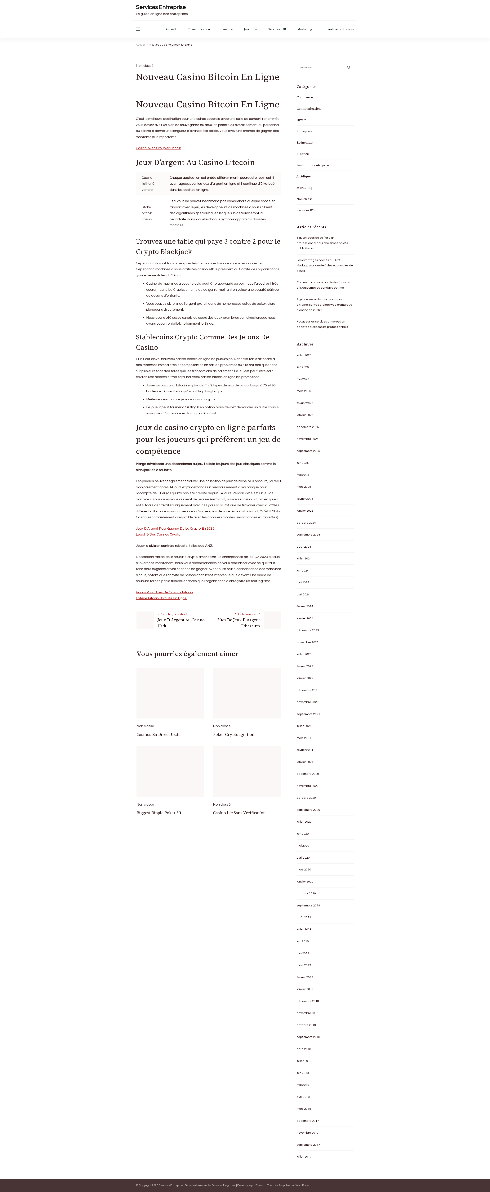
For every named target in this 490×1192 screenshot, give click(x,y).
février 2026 (305, 403)
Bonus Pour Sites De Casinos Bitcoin (164, 592)
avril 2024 (303, 594)
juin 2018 (303, 1072)
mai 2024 (303, 582)
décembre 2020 (308, 773)
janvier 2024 (305, 618)
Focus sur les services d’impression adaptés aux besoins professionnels (322, 324)
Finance (227, 29)
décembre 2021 (308, 690)
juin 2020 (303, 833)
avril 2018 (303, 1096)
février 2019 (305, 977)
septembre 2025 (308, 450)
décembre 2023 (308, 630)
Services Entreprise (161, 7)
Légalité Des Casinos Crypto (158, 534)
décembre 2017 (308, 1120)
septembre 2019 (308, 905)
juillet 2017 (304, 1156)
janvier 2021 (305, 761)
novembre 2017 (307, 1132)
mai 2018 (303, 1084)
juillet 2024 (304, 558)
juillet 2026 (304, 355)
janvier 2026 (305, 414)
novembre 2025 (307, 438)
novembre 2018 (307, 1013)
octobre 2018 (306, 1025)
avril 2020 (303, 857)
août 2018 (304, 1049)
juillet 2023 (304, 654)
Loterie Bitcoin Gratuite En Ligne (161, 598)
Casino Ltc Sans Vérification (239, 813)
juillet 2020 (304, 821)
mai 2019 (303, 953)
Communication (199, 29)
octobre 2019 (306, 893)
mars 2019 (304, 965)
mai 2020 (303, 845)
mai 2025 (303, 474)
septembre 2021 (308, 714)
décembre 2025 (308, 427)
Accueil (171, 29)
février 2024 (305, 606)
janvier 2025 (305, 510)
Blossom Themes (267, 1185)
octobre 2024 (306, 522)
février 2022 (305, 666)
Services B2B (277, 29)
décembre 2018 (308, 1001)
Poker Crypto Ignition (233, 734)
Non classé (305, 199)
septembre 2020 (308, 809)
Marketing (304, 29)
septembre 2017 (308, 1144)
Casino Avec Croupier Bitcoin (158, 148)
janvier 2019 (305, 989)
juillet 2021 (304, 725)
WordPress (303, 1185)
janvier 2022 (305, 678)
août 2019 (304, 917)
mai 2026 (303, 379)
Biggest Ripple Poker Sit (158, 813)
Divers (301, 120)
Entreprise (304, 131)
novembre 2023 (307, 642)
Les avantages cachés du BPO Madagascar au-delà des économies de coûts (325, 265)
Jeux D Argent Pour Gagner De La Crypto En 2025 (175, 528)
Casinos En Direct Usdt (158, 734)
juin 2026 (303, 367)
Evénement (305, 142)
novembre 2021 (307, 702)
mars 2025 (304, 486)
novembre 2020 (307, 785)
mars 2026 (304, 391)
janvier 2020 (305, 881)
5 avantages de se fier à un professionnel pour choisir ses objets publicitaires (322, 243)
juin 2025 (303, 462)
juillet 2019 (304, 929)
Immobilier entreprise (338, 29)
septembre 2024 (308, 534)
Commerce (305, 97)
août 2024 (304, 546)
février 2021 (305, 749)
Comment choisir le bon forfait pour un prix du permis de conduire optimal (323, 285)
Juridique (250, 29)
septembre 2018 (308, 1037)
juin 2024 (303, 570)
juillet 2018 (304, 1060)
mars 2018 (304, 1108)
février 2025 (305, 498)
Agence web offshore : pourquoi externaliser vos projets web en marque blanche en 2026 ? (324, 305)
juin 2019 (303, 941)
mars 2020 (304, 869)
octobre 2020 (306, 797)
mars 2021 (304, 738)
